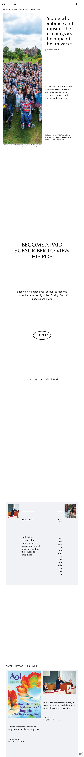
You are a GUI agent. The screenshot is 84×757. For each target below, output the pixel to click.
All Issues (12, 9)
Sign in (56, 379)
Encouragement (50, 137)
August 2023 (22, 9)
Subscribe (42, 335)
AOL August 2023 (63, 135)
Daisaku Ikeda (66, 137)
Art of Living (10, 4)
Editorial (58, 137)
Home (5, 9)
